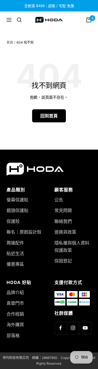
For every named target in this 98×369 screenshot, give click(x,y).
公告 (58, 199)
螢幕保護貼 (17, 199)
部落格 (13, 335)
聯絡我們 (63, 221)
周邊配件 (15, 243)
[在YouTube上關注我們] (85, 328)
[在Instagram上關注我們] (73, 328)
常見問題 (63, 210)
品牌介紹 (15, 292)
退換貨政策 (65, 232)
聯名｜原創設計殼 (24, 232)
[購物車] (88, 19)
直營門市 (15, 303)
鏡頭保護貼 (17, 210)
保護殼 (13, 221)
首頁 (10, 42)
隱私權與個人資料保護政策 (71, 246)
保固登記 (63, 261)
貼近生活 (15, 253)
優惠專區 (15, 264)
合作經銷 (15, 314)
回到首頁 (49, 116)
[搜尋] (19, 19)
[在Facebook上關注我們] (60, 328)
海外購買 (15, 324)
